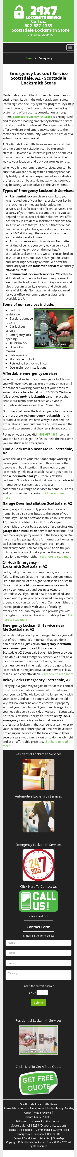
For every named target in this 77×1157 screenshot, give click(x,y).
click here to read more (55, 557)
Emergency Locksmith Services (38, 844)
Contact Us (53, 1134)
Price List (45, 1138)
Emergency (23, 1134)
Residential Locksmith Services (38, 754)
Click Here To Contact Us (38, 886)
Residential (26, 1129)
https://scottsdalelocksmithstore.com (38, 1121)
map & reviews (42, 1112)
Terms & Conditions (24, 1138)
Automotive (60, 1129)
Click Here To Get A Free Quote (38, 1066)
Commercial (43, 1129)
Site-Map (58, 1138)
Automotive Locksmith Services (38, 796)
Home (28, 58)
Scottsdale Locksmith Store (32, 117)
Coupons (38, 1134)
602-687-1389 (38, 25)
